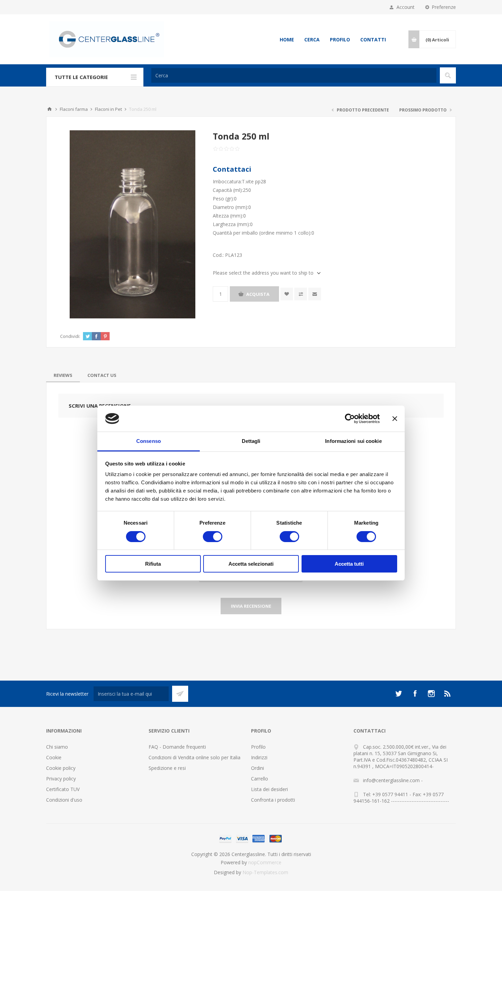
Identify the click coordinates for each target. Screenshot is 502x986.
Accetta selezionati (251, 564)
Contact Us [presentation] (101, 375)
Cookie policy (60, 768)
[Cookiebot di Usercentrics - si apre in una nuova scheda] (350, 418)
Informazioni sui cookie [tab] (353, 441)
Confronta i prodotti (273, 800)
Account (405, 7)
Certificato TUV (63, 789)
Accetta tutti (349, 564)
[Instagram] (431, 693)
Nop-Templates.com (265, 872)
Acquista (257, 294)
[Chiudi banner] (394, 418)
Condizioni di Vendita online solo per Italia (194, 757)
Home (287, 39)
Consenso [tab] (148, 441)
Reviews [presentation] (63, 375)
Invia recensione (251, 606)
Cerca (312, 39)
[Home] (49, 109)
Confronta (300, 294)
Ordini (257, 768)
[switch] (212, 536)
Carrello (259, 778)
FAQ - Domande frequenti (177, 747)
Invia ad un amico (314, 294)
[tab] (63, 375)
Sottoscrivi (180, 694)
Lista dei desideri (269, 789)
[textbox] (293, 75)
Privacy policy (61, 778)
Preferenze (444, 7)
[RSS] (447, 693)
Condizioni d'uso (64, 800)
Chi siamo (57, 747)
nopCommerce (264, 862)
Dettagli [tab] (251, 441)
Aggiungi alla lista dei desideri (286, 294)
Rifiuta (153, 564)
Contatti (373, 39)
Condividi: (70, 336)
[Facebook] (414, 693)
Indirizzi (259, 757)
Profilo (340, 39)
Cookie (53, 757)
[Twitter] (398, 693)
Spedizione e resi (167, 768)
